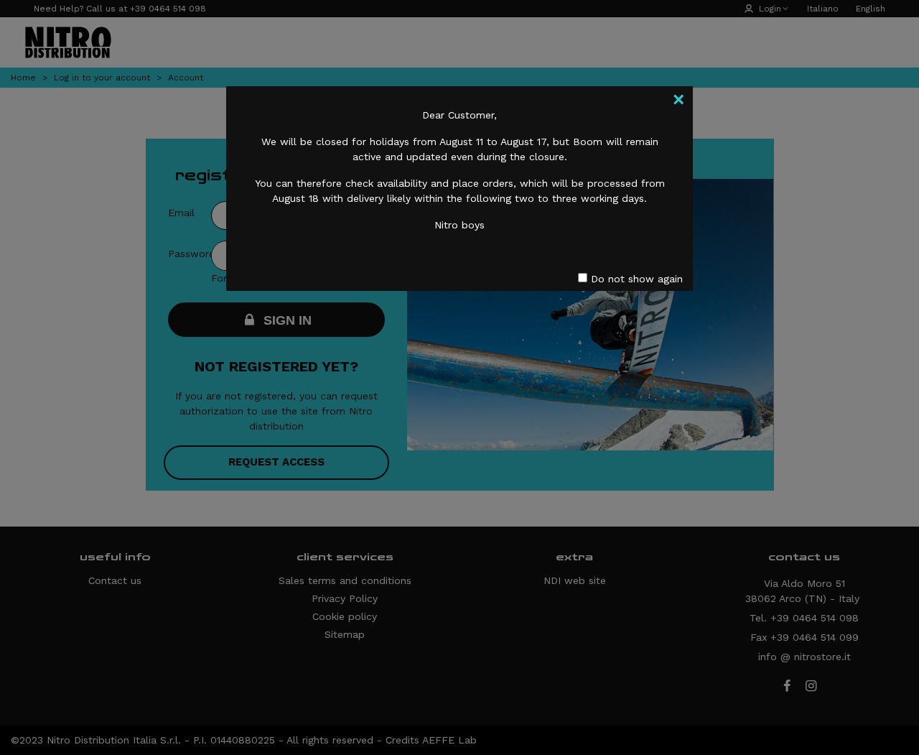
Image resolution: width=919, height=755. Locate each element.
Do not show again (635, 278)
